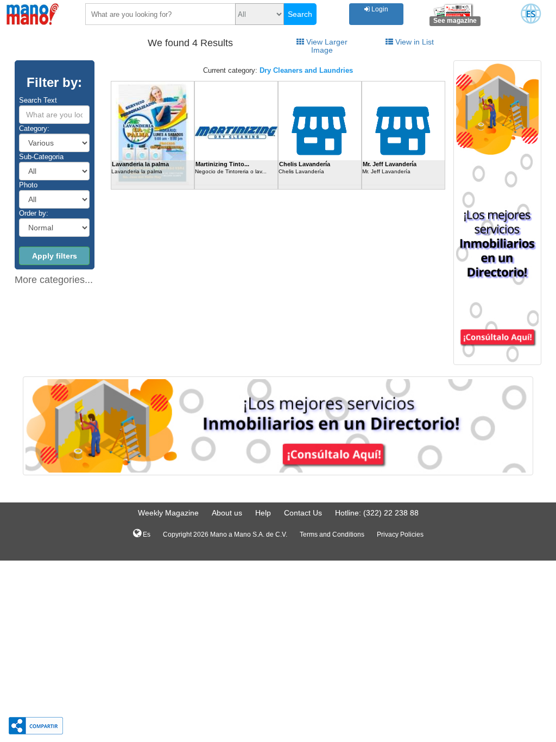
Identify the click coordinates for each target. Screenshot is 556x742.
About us (227, 512)
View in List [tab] (413, 41)
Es (145, 534)
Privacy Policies (400, 534)
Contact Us (303, 512)
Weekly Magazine (168, 512)
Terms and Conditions (332, 534)
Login (379, 9)
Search (300, 14)
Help (263, 512)
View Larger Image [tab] (326, 45)
